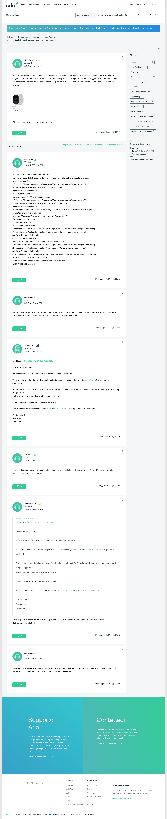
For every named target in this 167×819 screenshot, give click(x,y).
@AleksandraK (22, 518)
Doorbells (57, 4)
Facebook (27, 783)
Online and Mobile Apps (42, 122)
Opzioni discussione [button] (159, 49)
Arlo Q (68, 797)
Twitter (32, 783)
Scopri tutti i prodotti (74, 804)
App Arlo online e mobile (140, 62)
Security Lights (70, 4)
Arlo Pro (69, 789)
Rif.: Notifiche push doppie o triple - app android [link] (32, 40)
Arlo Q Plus (70, 801)
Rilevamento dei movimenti (141, 131)
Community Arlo (13, 15)
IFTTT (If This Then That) (140, 101)
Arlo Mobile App (137, 67)
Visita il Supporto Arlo (38, 757)
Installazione (136, 111)
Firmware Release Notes (140, 92)
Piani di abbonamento (30, 4)
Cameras (46, 4)
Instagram (42, 783)
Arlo (68, 793)
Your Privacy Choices (40, 814)
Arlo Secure (92, 785)
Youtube (37, 783)
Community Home (94, 797)
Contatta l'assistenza (106, 744)
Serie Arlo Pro (50, 37)
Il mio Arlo (141, 4)
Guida (157, 15)
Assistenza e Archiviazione (141, 77)
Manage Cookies (59, 814)
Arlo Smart (135, 72)
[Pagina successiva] (158, 136)
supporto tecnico (60, 409)
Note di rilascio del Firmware (142, 116)
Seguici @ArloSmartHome (122, 798)
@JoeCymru (90, 380)
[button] (122, 56)
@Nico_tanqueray (45, 361)
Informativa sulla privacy (23, 814)
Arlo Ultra (70, 785)
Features (134, 87)
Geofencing (135, 97)
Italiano (10, 37)
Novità (89, 789)
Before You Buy (137, 82)
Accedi (148, 15)
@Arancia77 (29, 361)
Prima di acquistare (138, 126)
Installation (135, 106)
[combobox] (113, 15)
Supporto (129, 4)
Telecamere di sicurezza (28, 37)
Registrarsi (138, 15)
